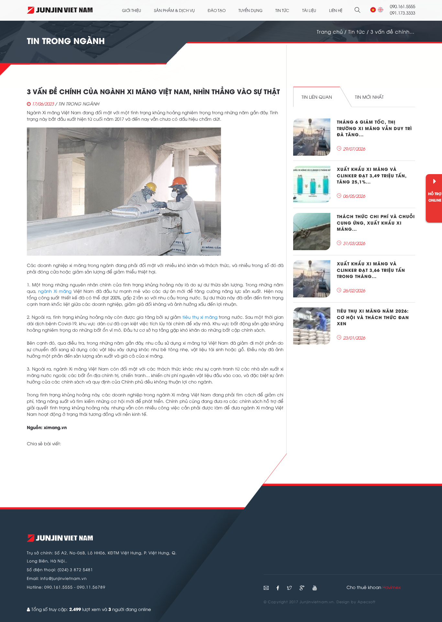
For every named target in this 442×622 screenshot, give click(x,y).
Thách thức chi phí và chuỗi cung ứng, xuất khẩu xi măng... (376, 222)
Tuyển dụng (250, 10)
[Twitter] (290, 587)
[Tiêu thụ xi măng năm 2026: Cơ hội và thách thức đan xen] (311, 326)
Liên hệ (335, 10)
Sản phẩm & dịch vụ (174, 10)
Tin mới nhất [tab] (369, 97)
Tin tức (282, 10)
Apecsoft (367, 601)
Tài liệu (309, 10)
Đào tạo (217, 10)
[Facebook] (278, 587)
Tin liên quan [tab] (317, 97)
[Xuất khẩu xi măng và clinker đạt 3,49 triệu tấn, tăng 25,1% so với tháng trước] (311, 184)
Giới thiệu (131, 10)
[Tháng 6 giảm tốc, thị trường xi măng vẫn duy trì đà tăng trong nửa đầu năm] (311, 137)
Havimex (391, 587)
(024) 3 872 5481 (75, 569)
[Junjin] (60, 538)
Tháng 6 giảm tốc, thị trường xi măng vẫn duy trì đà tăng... (374, 127)
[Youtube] (314, 587)
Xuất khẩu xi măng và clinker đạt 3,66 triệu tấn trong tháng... (371, 269)
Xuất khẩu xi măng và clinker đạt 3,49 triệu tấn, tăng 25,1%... (372, 175)
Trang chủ (330, 31)
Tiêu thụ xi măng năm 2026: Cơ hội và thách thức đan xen (373, 316)
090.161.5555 (58, 587)
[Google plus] (303, 587)
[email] (266, 587)
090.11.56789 (91, 587)
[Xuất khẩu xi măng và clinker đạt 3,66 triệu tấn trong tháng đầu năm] (311, 278)
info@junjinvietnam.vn (63, 578)
